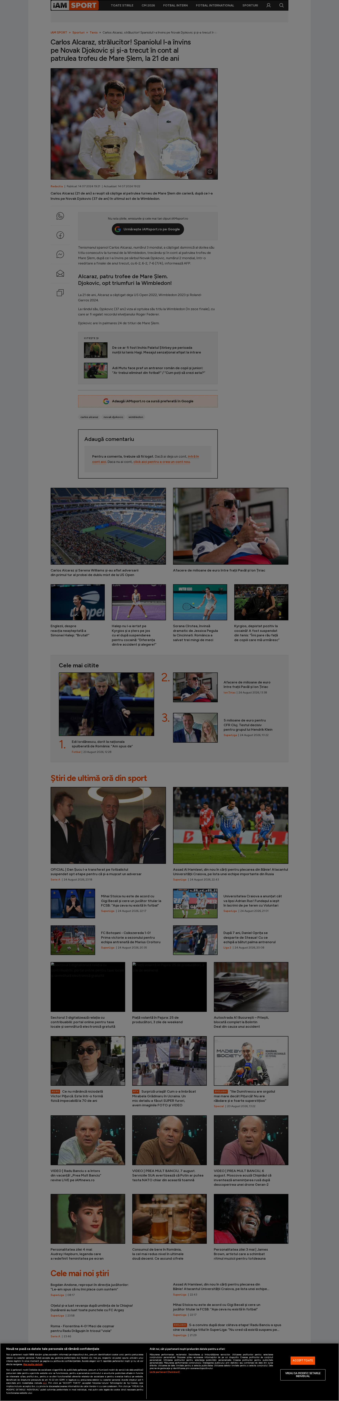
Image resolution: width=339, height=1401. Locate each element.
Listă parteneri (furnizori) (165, 1372)
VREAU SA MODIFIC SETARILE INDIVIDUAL (303, 1375)
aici (45, 1382)
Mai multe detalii (32, 1364)
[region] (169, 1372)
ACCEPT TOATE (303, 1360)
